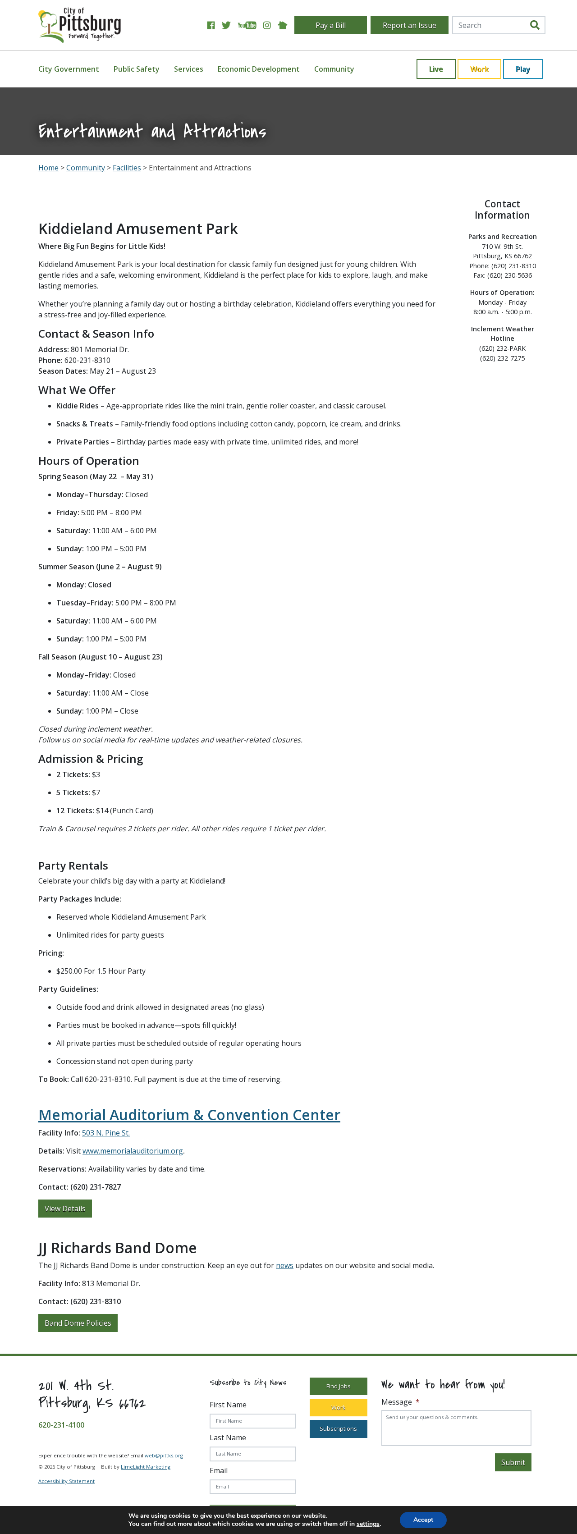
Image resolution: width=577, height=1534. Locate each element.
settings (368, 1524)
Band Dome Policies (78, 1323)
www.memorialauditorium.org (132, 1151)
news (284, 1265)
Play (523, 69)
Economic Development (259, 69)
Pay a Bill (331, 25)
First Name (228, 1405)
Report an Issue (409, 25)
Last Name (228, 1437)
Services (188, 69)
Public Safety (137, 69)
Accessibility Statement (66, 1481)
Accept (423, 1520)
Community (334, 69)
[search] (535, 25)
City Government (68, 69)
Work (479, 69)
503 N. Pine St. (106, 1133)
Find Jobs (338, 1386)
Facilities (127, 168)
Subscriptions (338, 1429)
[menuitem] (74, 69)
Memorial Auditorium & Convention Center (189, 1114)
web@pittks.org (164, 1455)
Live (436, 69)
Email (219, 1470)
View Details (65, 1208)
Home (48, 168)
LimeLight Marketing (145, 1466)
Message (400, 1402)
